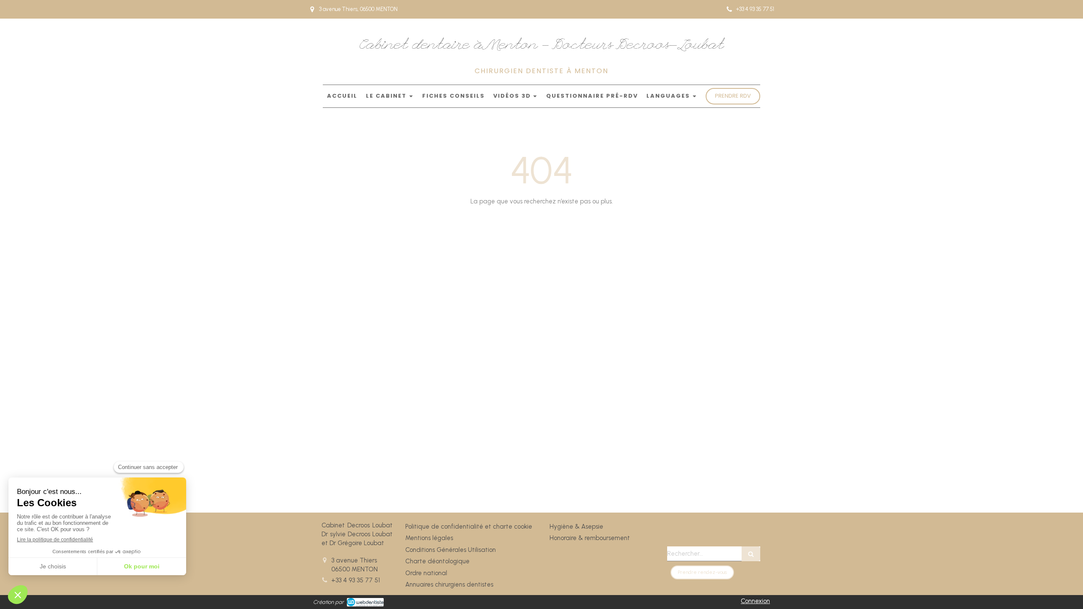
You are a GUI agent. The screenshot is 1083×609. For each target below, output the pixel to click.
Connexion (755, 601)
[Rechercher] (751, 553)
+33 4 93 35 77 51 (355, 580)
